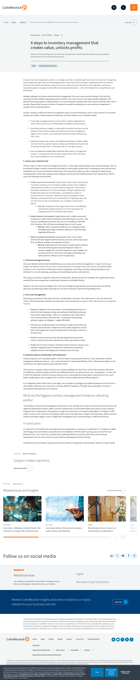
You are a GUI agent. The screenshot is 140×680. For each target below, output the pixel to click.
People (59, 639)
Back (6, 22)
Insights (23, 22)
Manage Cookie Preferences (125, 672)
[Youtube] (123, 555)
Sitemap (87, 650)
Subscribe (36, 645)
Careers (69, 639)
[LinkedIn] (111, 555)
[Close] (136, 672)
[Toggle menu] (134, 7)
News (43, 639)
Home (14, 22)
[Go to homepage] (18, 639)
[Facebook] (122, 639)
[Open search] (123, 7)
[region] (70, 672)
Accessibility (74, 650)
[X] (117, 555)
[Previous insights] (116, 536)
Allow (97, 672)
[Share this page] (62, 35)
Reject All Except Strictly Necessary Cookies (111, 672)
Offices (51, 639)
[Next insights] (123, 536)
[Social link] (113, 639)
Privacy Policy (60, 650)
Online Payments (94, 639)
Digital (34, 66)
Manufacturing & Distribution (47, 66)
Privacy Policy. (23, 678)
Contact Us (80, 639)
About (34, 639)
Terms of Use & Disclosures (41, 650)
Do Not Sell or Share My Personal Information (46, 655)
